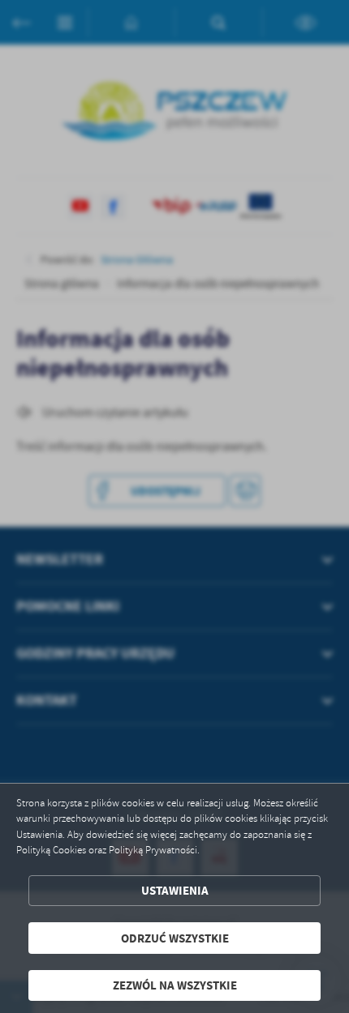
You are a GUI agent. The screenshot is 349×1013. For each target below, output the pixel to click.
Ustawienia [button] (175, 890)
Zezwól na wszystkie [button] (175, 985)
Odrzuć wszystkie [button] (175, 938)
